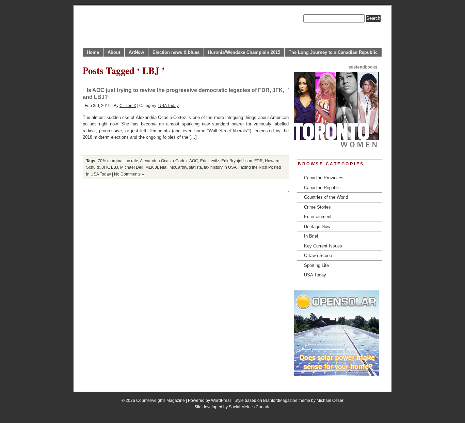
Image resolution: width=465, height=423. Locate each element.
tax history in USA (220, 167)
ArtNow (136, 52)
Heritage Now (317, 226)
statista (195, 167)
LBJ (114, 167)
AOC (193, 160)
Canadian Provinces (323, 177)
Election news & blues (176, 52)
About (114, 52)
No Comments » (129, 174)
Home (93, 52)
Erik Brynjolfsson (236, 160)
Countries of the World (326, 197)
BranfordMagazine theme (286, 400)
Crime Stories (317, 207)
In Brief (311, 236)
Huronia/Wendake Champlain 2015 (244, 52)
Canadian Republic (322, 187)
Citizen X (127, 105)
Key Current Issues (323, 245)
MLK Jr (151, 167)
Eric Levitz (209, 160)
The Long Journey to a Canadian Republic (333, 52)
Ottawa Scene (318, 255)
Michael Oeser (330, 400)
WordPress (221, 400)
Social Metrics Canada (250, 407)
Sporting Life (316, 265)
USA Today (168, 105)
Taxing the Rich (253, 167)
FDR (258, 160)
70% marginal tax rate (118, 160)
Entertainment (318, 216)
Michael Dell (131, 167)
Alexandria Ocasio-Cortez (164, 160)
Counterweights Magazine (160, 400)
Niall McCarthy (173, 167)
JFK (105, 167)
